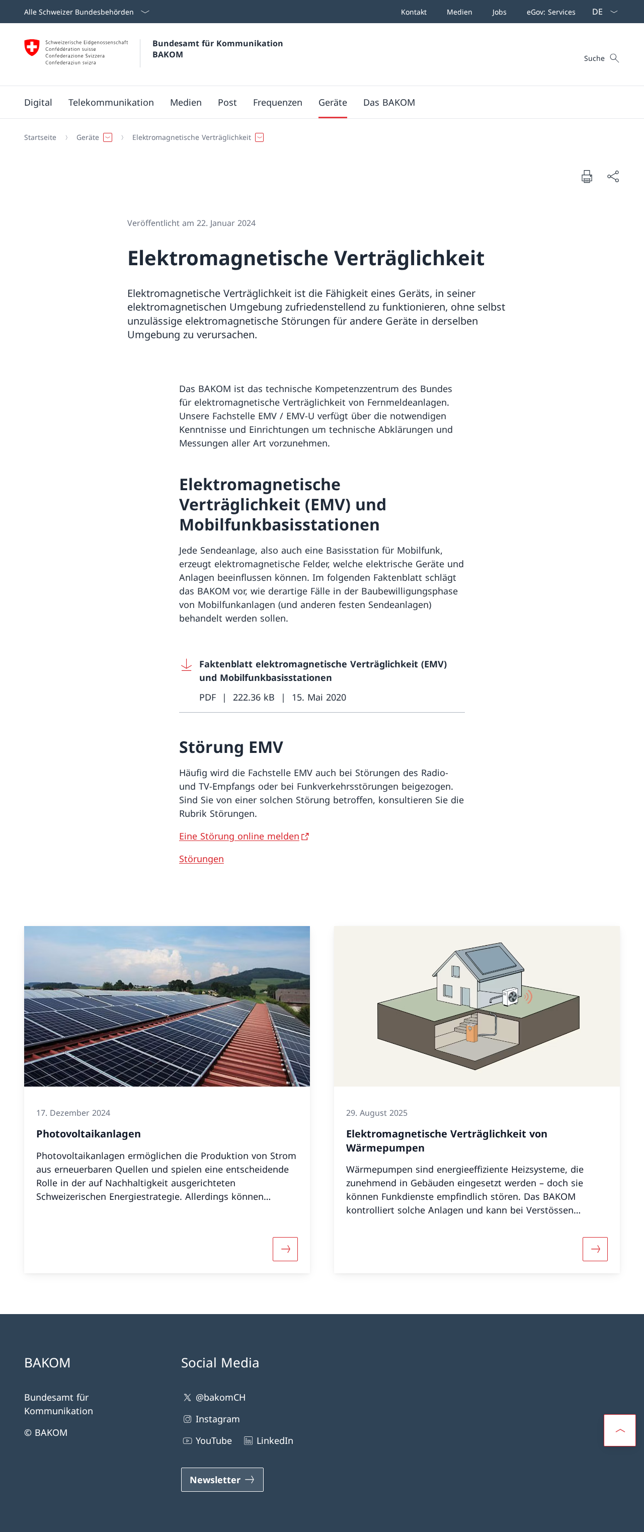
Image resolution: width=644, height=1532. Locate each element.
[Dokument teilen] (613, 176)
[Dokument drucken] (587, 176)
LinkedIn (275, 1440)
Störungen (201, 859)
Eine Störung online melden (239, 836)
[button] (38, 102)
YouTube (214, 1440)
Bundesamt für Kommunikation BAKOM (220, 49)
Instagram (218, 1419)
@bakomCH (221, 1397)
